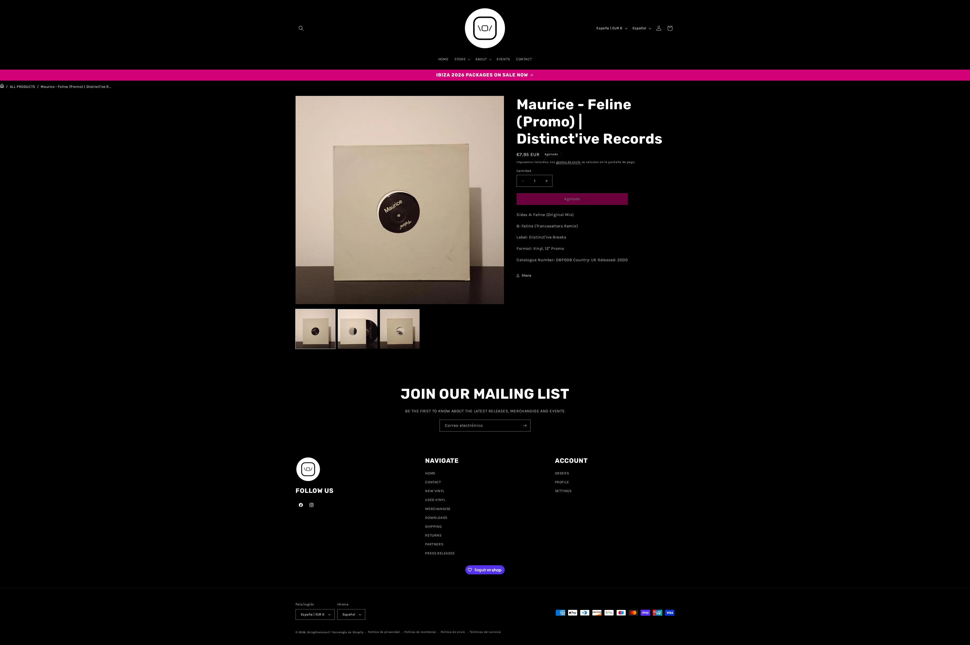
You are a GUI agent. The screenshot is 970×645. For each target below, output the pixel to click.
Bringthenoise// (319, 632)
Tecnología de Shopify (347, 632)
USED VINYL (435, 500)
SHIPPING (433, 526)
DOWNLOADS (436, 518)
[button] (301, 28)
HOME (430, 473)
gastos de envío (568, 162)
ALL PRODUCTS (22, 87)
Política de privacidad (384, 632)
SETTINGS (563, 491)
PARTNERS (434, 544)
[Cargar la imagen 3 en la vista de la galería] (400, 329)
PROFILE (562, 482)
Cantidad (524, 171)
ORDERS (562, 473)
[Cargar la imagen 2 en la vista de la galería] (357, 329)
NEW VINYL (434, 491)
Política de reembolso (420, 632)
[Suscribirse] (524, 426)
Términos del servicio (485, 632)
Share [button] (526, 276)
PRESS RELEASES (439, 553)
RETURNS (433, 535)
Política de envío (453, 632)
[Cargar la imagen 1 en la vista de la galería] (315, 329)
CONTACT (433, 482)
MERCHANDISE (438, 509)
